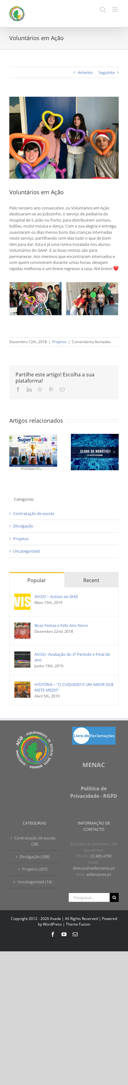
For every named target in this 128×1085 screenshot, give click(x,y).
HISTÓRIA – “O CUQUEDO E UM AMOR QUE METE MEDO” (74, 687)
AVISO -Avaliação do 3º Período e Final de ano (72, 657)
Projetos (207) (35, 869)
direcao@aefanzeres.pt (94, 868)
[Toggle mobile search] (103, 9)
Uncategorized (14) (34, 882)
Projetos (59, 341)
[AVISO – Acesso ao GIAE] (22, 596)
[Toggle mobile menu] (115, 9)
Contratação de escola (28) (34, 841)
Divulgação (23, 526)
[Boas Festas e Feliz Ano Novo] (22, 625)
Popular (36, 580)
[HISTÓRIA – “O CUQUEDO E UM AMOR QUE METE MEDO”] (22, 684)
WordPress (52, 924)
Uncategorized (26, 551)
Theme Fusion (78, 924)
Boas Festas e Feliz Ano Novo (61, 625)
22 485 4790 (101, 856)
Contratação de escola (33, 513)
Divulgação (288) (35, 856)
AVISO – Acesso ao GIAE (56, 596)
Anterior (85, 72)
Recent (91, 580)
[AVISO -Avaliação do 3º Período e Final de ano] (22, 654)
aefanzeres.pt (98, 874)
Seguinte (106, 72)
